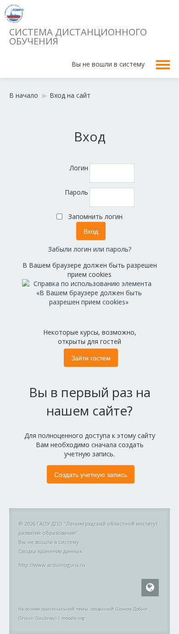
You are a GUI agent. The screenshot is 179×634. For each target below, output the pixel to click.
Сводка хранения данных (50, 551)
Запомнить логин (95, 216)
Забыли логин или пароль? (89, 249)
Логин (79, 167)
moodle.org (73, 618)
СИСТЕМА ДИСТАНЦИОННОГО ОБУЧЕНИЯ (78, 36)
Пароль (76, 192)
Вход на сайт (70, 95)
